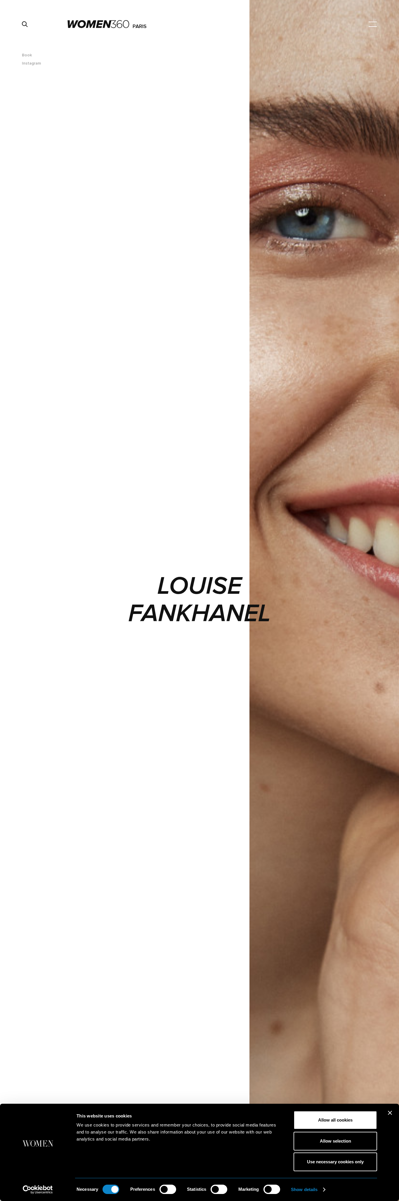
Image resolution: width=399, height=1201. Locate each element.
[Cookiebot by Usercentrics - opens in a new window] (37, 1189)
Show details (304, 1189)
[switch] (167, 1189)
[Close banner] (390, 1113)
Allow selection (335, 1140)
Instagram (31, 63)
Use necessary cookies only (335, 1161)
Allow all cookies (335, 1119)
